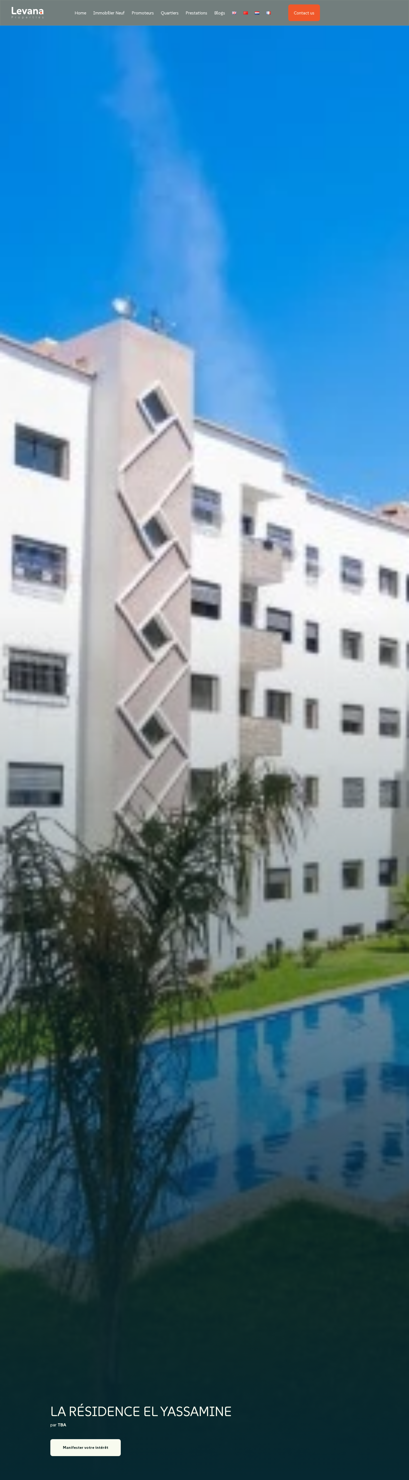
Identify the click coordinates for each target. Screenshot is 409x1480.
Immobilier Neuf (109, 13)
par (58, 1424)
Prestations (196, 13)
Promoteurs (143, 13)
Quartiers (170, 13)
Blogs (219, 13)
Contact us (304, 13)
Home (80, 13)
